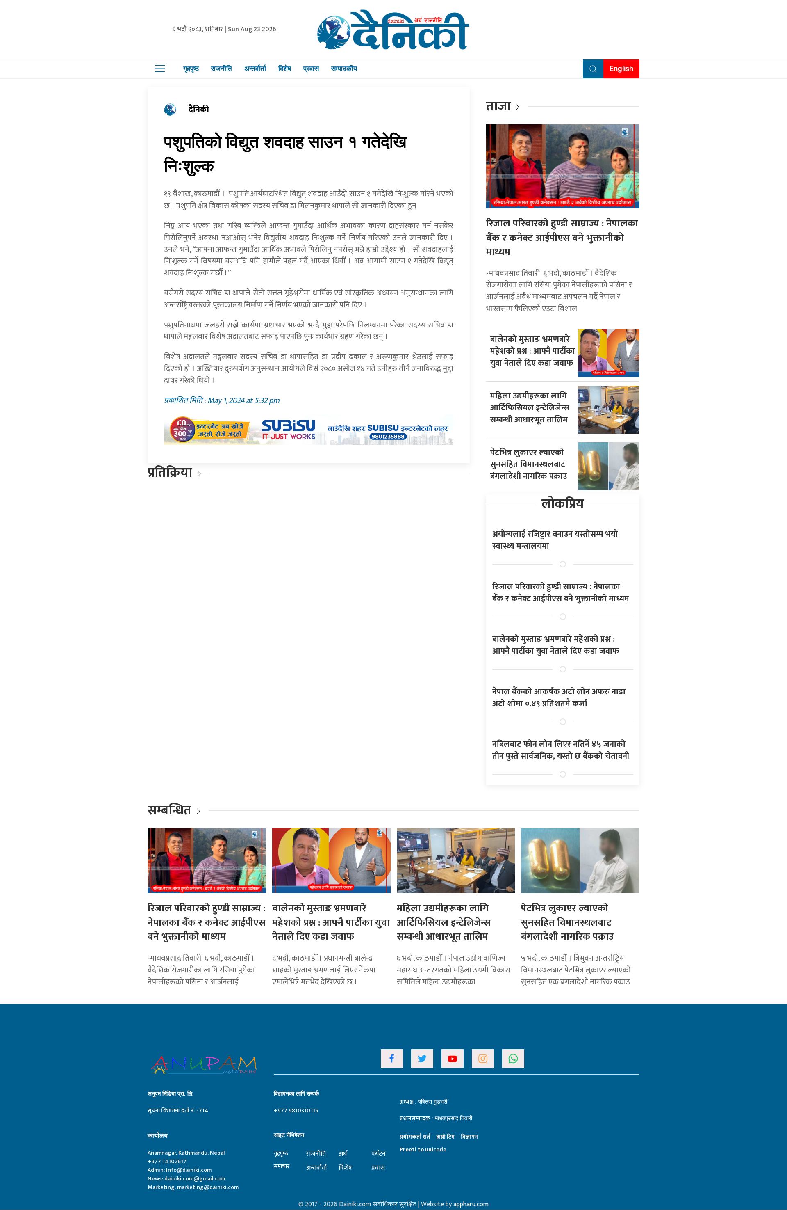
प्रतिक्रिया (170, 473)
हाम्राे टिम (445, 1136)
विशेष (284, 68)
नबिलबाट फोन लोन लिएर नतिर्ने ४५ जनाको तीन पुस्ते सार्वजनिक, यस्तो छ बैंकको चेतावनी (560, 750)
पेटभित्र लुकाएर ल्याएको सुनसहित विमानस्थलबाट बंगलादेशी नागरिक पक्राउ (528, 464)
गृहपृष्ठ (191, 68)
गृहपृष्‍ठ (281, 1153)
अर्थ (343, 1154)
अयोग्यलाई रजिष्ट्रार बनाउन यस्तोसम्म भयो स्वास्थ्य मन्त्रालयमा (555, 540)
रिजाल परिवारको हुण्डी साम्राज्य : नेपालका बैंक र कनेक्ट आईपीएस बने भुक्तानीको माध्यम (562, 237)
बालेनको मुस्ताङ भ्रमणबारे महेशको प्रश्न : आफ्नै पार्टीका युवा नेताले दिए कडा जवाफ (532, 351)
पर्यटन (378, 1154)
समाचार (281, 1166)
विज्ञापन (469, 1136)
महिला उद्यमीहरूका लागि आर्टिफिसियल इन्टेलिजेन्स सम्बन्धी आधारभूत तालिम (529, 408)
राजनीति (221, 68)
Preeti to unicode (423, 1149)
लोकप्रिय (562, 504)
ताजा (498, 106)
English (621, 68)
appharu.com (471, 1204)
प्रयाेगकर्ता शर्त (415, 1136)
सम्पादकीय (344, 68)
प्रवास (311, 68)
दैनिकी (199, 110)
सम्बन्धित (171, 810)
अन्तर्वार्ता (255, 68)
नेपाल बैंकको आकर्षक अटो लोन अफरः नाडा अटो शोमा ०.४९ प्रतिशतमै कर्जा (559, 698)
